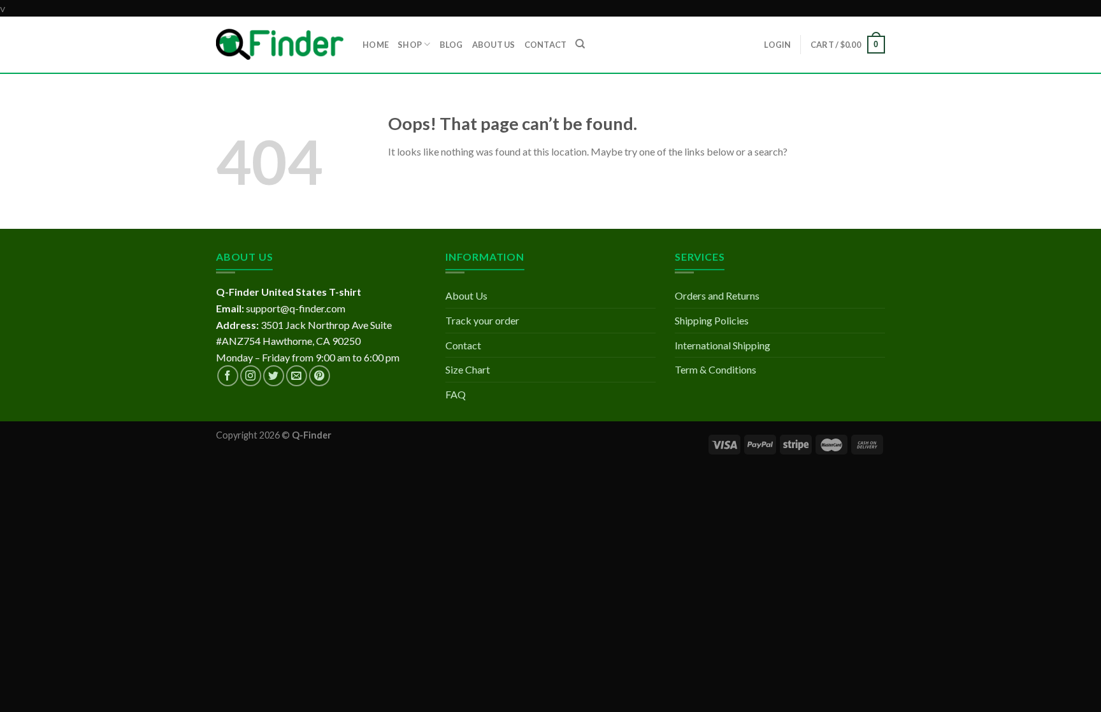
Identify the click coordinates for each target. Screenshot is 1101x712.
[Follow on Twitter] (273, 375)
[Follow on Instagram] (250, 375)
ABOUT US (493, 45)
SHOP (410, 45)
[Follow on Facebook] (227, 375)
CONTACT (545, 45)
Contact (463, 345)
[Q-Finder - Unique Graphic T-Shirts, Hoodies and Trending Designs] (279, 44)
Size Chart (467, 369)
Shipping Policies (712, 320)
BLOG (451, 45)
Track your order (482, 320)
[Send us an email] (296, 375)
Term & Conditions (715, 369)
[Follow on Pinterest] (319, 375)
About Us (466, 295)
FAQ (455, 394)
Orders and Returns (717, 295)
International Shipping (722, 345)
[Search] (580, 44)
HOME (376, 45)
